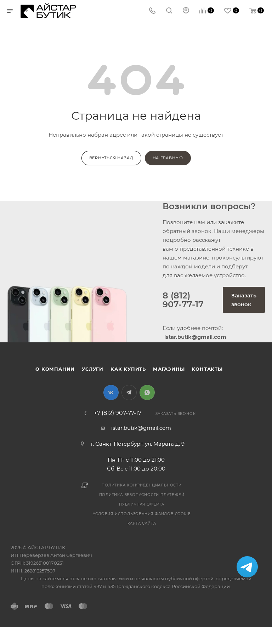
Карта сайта (142, 523)
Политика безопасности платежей (142, 494)
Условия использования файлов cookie (142, 514)
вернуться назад (111, 157)
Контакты (207, 369)
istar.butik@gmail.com (141, 427)
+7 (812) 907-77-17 (117, 413)
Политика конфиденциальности (142, 485)
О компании (55, 369)
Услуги (92, 369)
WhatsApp (147, 392)
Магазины (169, 369)
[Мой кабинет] (186, 11)
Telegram (129, 392)
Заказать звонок (243, 300)
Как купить (128, 369)
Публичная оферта (141, 504)
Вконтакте (111, 392)
